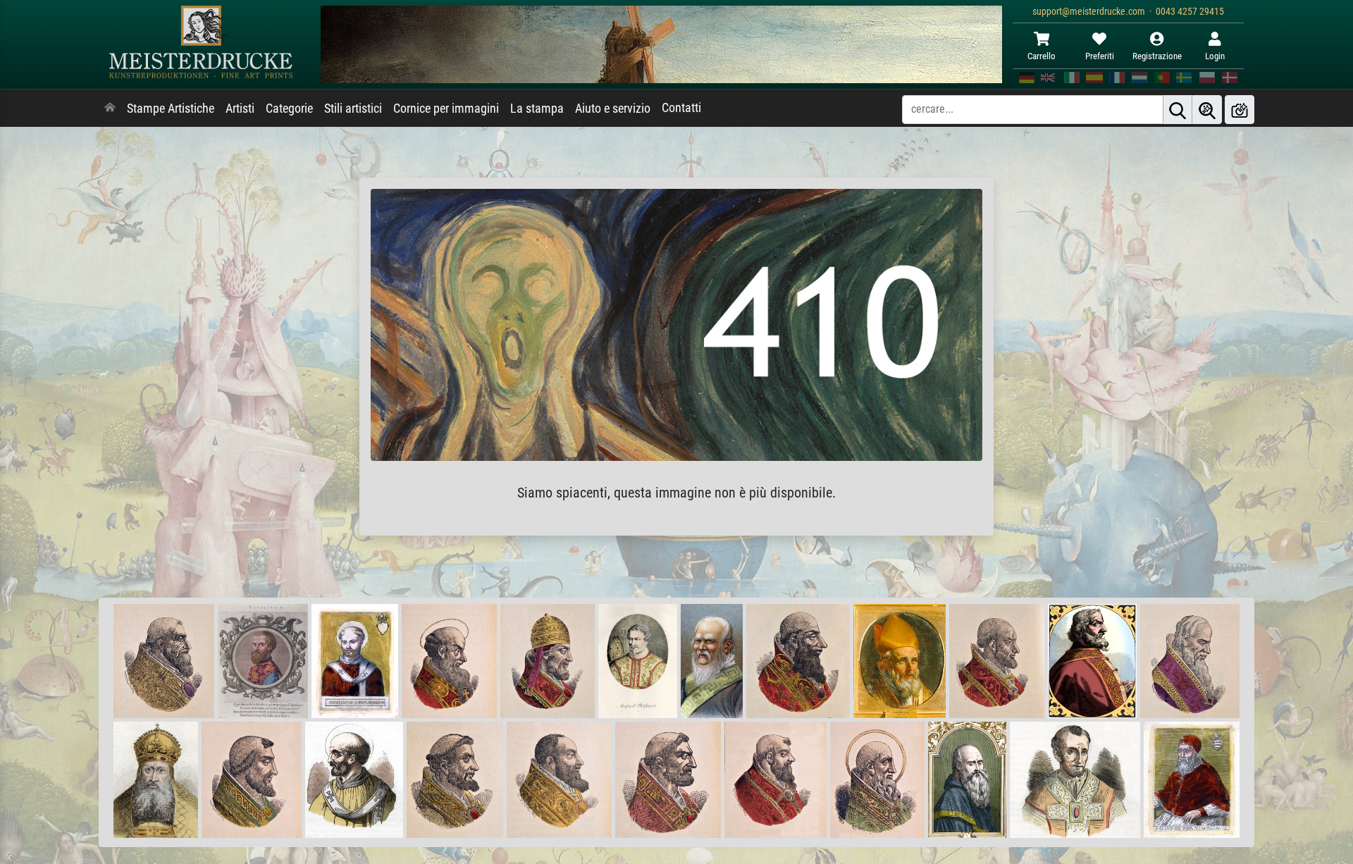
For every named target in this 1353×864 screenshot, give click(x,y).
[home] (110, 108)
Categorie (289, 108)
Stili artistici (353, 108)
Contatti (681, 108)
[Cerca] (1177, 109)
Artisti (240, 108)
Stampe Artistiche (170, 108)
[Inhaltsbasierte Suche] (1207, 109)
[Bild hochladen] (1239, 109)
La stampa (537, 108)
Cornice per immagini (446, 108)
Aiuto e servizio (612, 108)
